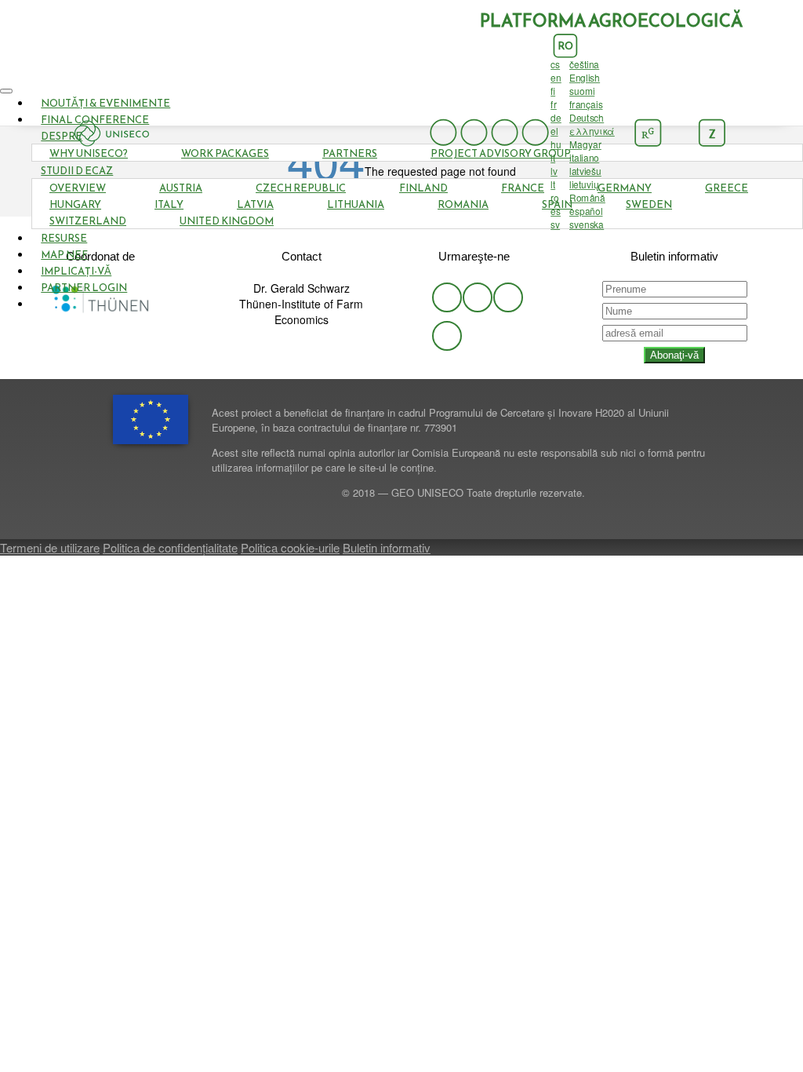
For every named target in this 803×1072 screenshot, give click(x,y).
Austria (180, 187)
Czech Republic (301, 187)
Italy (168, 204)
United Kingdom (227, 220)
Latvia (255, 204)
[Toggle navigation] (6, 91)
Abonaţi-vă (674, 355)
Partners (349, 153)
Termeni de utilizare (50, 547)
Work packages (225, 153)
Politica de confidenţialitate (170, 547)
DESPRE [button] (61, 136)
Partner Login (84, 287)
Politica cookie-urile (290, 547)
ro (565, 46)
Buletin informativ (387, 547)
